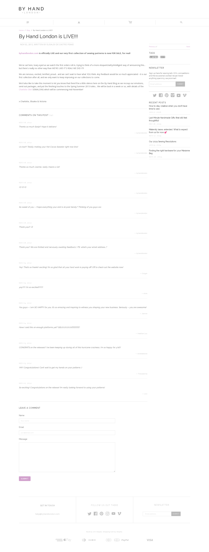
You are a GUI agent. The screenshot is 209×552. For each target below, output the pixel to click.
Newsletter (156, 68)
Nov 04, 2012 (25, 303)
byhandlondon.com (28, 53)
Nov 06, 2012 (25, 123)
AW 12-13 (154, 57)
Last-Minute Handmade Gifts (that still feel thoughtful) (168, 119)
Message (23, 439)
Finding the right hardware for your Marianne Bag (169, 152)
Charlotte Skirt (25, 89)
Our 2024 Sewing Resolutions (162, 141)
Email (21, 427)
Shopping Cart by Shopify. (113, 532)
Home (21, 30)
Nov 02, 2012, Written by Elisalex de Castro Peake (47, 44)
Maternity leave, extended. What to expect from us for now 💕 (168, 130)
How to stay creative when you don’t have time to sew (168, 107)
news (163, 57)
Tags (152, 53)
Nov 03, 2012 (25, 343)
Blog (28, 30)
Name (21, 415)
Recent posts (157, 102)
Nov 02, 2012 (25, 383)
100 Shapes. (97, 532)
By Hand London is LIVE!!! (48, 36)
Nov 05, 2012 (25, 263)
